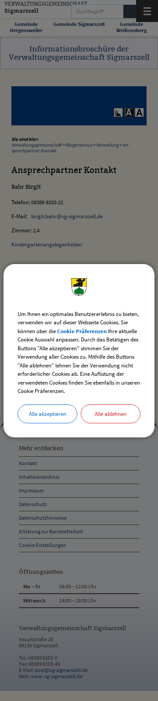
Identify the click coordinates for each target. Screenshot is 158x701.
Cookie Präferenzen (82, 331)
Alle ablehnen (110, 414)
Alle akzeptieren (47, 414)
